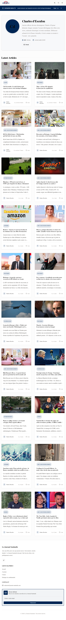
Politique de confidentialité (8, 577)
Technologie (7, 321)
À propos (4, 572)
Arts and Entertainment (10, 130)
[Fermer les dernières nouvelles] (62, 8)
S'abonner (33, 603)
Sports (39, 416)
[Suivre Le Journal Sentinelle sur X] (54, 3)
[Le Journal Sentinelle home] (6, 3)
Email (27, 44)
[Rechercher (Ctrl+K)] (58, 3)
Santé (5, 82)
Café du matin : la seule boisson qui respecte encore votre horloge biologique (28, 8)
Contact (4, 574)
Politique (40, 82)
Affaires (6, 225)
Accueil (4, 569)
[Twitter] (4, 560)
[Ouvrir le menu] (62, 3)
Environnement (8, 178)
